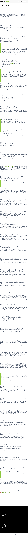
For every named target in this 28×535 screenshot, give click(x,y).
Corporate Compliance (6, 523)
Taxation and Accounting (6, 516)
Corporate (3, 508)
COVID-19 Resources (4, 497)
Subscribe (5, 514)
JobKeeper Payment (3, 498)
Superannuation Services (6, 525)
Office (4, 528)
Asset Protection (5, 517)
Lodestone (21, 534)
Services (3, 515)
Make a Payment (4, 526)
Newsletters (5, 513)
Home (3, 507)
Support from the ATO (3, 499)
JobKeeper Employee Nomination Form (6, 492)
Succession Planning (6, 524)
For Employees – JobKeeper (4, 500)
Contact (3, 527)
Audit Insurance (5, 518)
